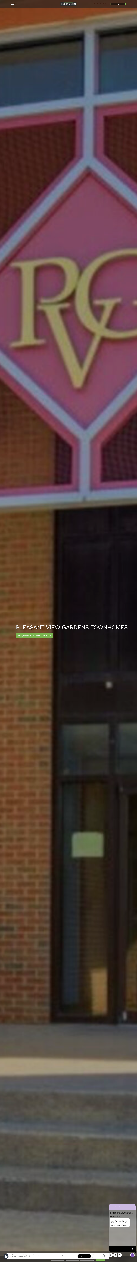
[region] (57, 1256)
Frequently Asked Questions (34, 635)
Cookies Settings (98, 1256)
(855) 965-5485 (96, 4)
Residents (106, 4)
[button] (6, 1256)
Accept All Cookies (84, 1256)
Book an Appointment (118, 4)
